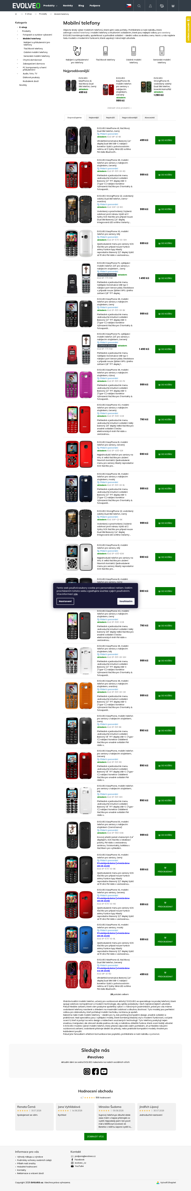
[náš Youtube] (103, 1071)
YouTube (79, 1166)
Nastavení (65, 601)
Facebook (79, 1159)
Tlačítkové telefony (33, 48)
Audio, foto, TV (30, 73)
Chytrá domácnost (32, 59)
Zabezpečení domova (34, 63)
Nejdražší (110, 117)
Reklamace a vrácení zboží (30, 1173)
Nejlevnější (94, 117)
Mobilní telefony (32, 38)
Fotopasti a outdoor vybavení (37, 34)
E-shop (23, 27)
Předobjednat (165, 871)
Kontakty (21, 1170)
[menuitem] (50, 5)
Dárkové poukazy (31, 77)
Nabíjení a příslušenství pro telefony (37, 43)
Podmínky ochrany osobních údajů (34, 1160)
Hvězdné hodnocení (27, 1166)
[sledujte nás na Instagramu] (86, 1071)
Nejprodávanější (129, 117)
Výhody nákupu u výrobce (30, 1156)
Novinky (23, 85)
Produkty (26, 31)
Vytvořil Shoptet (168, 1182)
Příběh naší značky (26, 1163)
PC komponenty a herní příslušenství (34, 68)
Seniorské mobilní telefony (37, 56)
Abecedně (150, 117)
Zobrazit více (95, 1136)
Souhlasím (125, 601)
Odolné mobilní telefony (36, 52)
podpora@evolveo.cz (85, 1156)
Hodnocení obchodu (95, 1091)
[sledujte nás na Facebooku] (95, 1071)
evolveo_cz (80, 1162)
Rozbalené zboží (31, 81)
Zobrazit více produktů (118, 108)
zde (76, 594)
